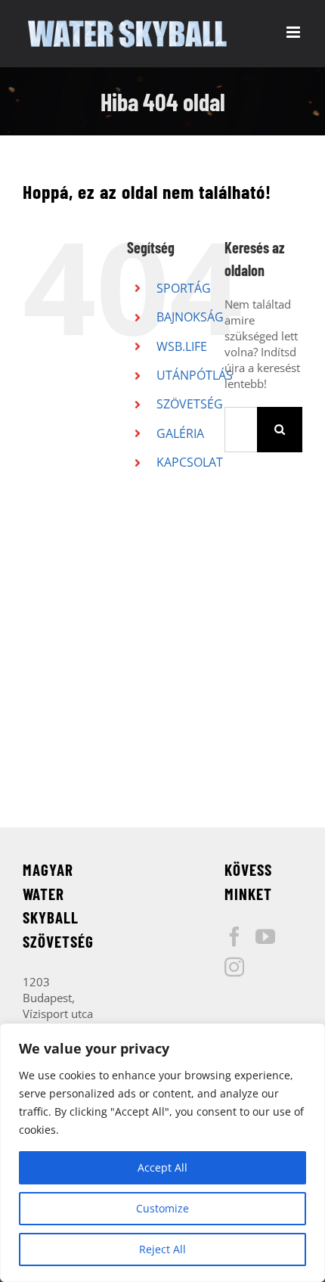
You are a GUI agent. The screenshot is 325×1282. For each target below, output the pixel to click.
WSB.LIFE (181, 346)
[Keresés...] (240, 428)
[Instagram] (234, 966)
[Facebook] (234, 936)
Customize (162, 1208)
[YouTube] (265, 936)
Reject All (162, 1249)
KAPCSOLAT (189, 462)
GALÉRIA (180, 433)
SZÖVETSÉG (189, 404)
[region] (162, 1152)
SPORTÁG (183, 288)
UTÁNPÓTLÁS (194, 375)
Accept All (162, 1167)
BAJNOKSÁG (190, 317)
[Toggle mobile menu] (294, 32)
